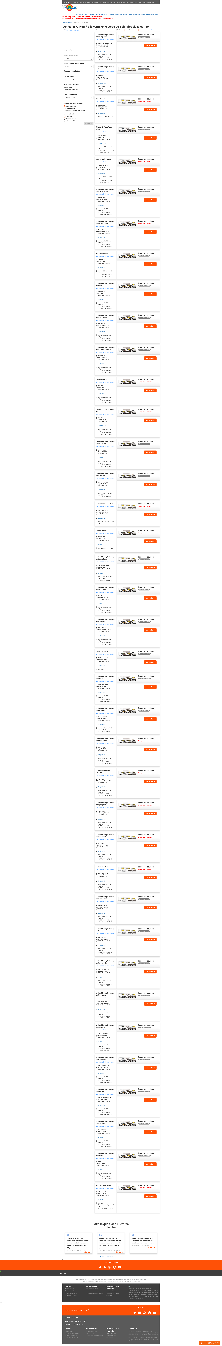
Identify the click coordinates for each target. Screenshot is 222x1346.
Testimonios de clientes (139, 14)
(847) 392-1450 (102, 787)
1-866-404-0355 (71, 1318)
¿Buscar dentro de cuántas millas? (74, 63)
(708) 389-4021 (102, 299)
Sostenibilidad (110, 1295)
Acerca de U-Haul (111, 1291)
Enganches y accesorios (148, 2)
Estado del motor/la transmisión (73, 103)
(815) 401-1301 (102, 1041)
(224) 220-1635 (102, 518)
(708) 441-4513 (102, 665)
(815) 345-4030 (102, 1073)
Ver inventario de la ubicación (105, 39)
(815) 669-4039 (102, 1137)
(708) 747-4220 (102, 603)
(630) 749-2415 (102, 267)
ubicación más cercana (131, 30)
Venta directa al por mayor (152, 14)
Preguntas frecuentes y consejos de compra (120, 14)
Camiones (75, 2)
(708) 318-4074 (102, 205)
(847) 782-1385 (102, 1169)
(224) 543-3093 (102, 913)
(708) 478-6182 (102, 173)
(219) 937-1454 (102, 851)
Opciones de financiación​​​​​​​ (102, 14)
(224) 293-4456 (102, 819)
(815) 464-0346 (102, 363)
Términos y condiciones (112, 1293)
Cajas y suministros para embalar (121, 2)
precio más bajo (153, 30)
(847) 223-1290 (102, 1105)
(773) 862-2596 (102, 573)
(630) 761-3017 (102, 544)
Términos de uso (111, 1335)
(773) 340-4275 (102, 425)
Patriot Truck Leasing (71, 1293)
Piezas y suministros (89, 14)
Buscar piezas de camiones (72, 1291)
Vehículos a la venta (78, 14)
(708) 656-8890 (102, 393)
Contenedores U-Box (97, 2)
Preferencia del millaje (70, 94)
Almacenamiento (107, 2)
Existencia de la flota (70, 114)
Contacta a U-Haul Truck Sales (77, 1310)
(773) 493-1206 (102, 755)
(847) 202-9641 (102, 881)
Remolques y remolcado (85, 2)
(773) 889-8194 (102, 490)
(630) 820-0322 (102, 83)
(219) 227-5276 (102, 1009)
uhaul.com (67, 2)
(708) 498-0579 (102, 331)
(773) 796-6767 (102, 724)
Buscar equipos (90, 1291)
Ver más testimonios (108, 1257)
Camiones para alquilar (71, 1295)
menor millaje (143, 30)
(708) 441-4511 (102, 692)
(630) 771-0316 (102, 51)
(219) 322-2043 (102, 945)
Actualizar (88, 123)
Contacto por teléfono (92, 1288)
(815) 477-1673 (102, 977)
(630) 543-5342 (102, 143)
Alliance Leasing (69, 1288)
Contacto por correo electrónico (94, 1293)
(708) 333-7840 (102, 458)
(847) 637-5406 (102, 635)
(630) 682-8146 (102, 237)
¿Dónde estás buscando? (71, 55)
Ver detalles (150, 45)
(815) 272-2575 (102, 113)
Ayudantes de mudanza (135, 2)
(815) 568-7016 (102, 1199)
